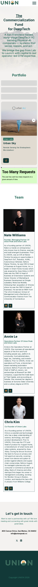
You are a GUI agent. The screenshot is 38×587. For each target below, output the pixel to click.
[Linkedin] (6, 306)
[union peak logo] (9, 2)
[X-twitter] (10, 306)
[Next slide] (33, 120)
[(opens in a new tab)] (6, 160)
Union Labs (8, 139)
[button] (1, 167)
